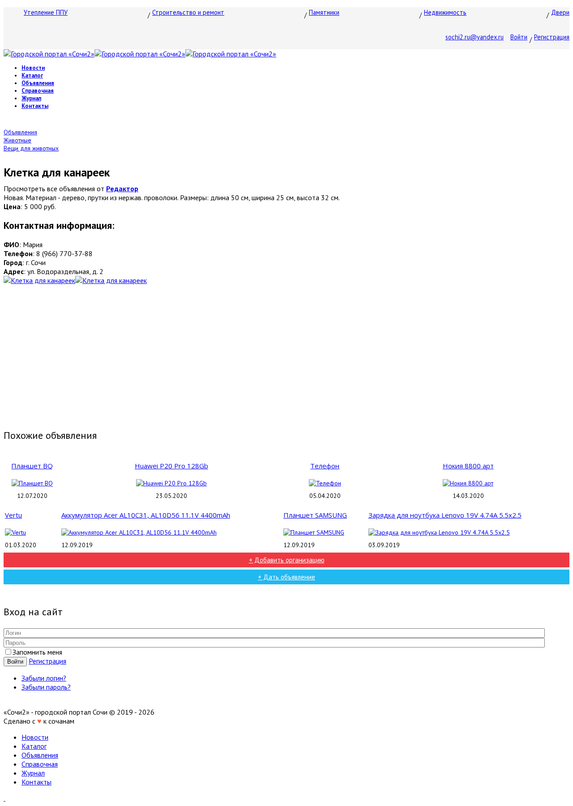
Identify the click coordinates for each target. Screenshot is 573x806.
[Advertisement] (286, 356)
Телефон (324, 465)
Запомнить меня (37, 651)
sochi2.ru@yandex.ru (474, 37)
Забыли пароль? (46, 686)
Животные (17, 140)
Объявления (37, 83)
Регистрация (551, 37)
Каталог (32, 75)
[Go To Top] (4, 797)
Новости (33, 68)
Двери (560, 12)
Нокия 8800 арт (468, 465)
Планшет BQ (32, 465)
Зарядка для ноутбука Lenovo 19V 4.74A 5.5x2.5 (445, 514)
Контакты (34, 106)
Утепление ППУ (46, 12)
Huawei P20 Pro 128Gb (171, 465)
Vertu (13, 514)
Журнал (31, 98)
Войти (518, 37)
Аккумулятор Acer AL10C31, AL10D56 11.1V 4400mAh (145, 514)
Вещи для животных (31, 148)
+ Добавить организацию (287, 560)
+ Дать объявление (286, 577)
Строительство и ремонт (188, 12)
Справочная (37, 90)
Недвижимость (445, 12)
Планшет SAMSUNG (315, 514)
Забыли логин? (43, 677)
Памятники (324, 12)
